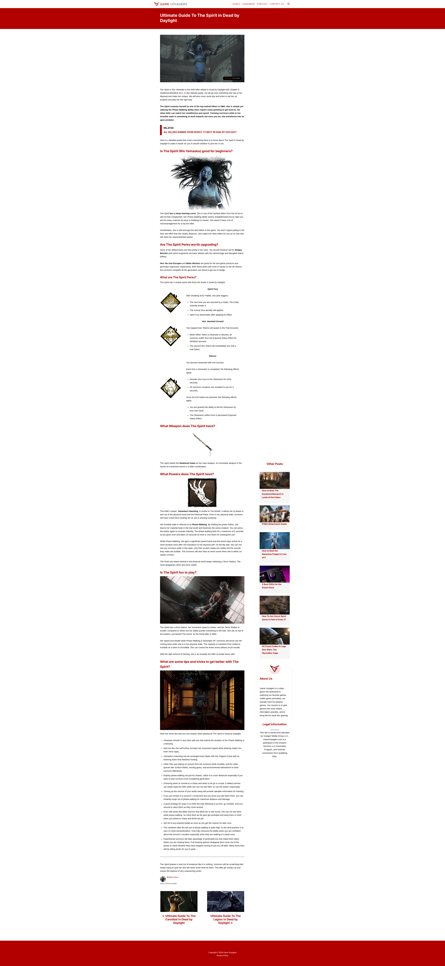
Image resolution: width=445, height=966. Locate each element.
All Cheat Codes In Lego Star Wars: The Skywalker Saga (274, 649)
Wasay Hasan (173, 877)
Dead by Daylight (171, 883)
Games (162, 883)
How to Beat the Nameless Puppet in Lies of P (274, 554)
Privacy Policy (222, 956)
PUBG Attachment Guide (274, 524)
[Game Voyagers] (174, 4)
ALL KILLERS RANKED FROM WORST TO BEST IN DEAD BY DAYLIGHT (200, 132)
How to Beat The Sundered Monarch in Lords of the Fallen (272, 494)
